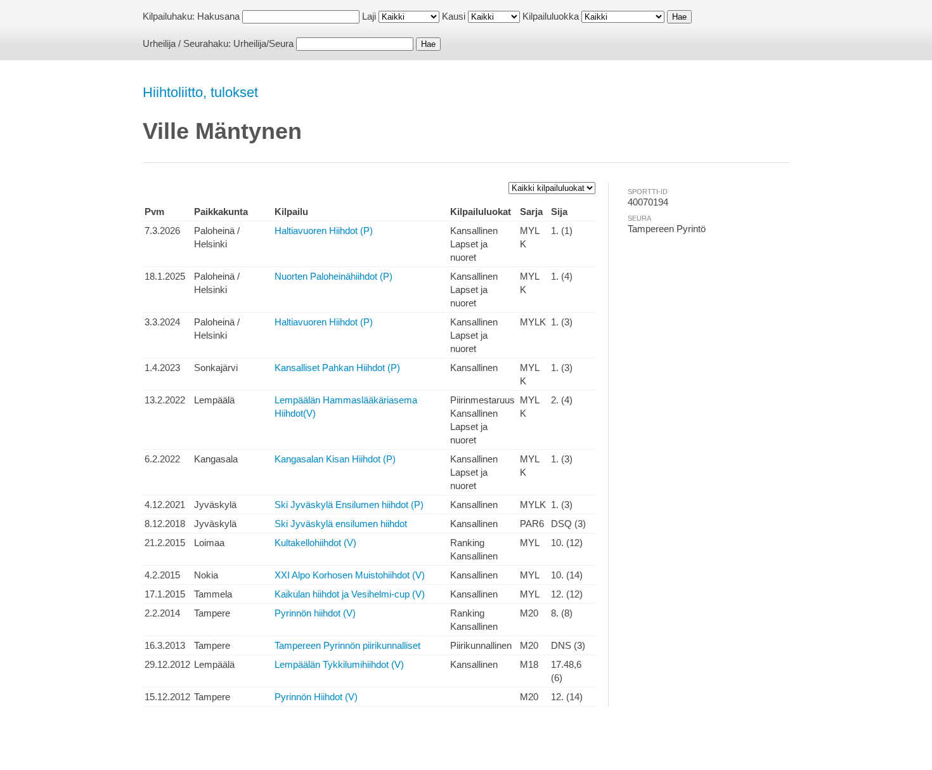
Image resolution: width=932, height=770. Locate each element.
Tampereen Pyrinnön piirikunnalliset (347, 645)
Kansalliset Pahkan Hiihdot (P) (337, 367)
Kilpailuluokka (550, 16)
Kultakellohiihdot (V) (315, 542)
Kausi (453, 16)
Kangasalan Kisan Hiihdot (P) (335, 459)
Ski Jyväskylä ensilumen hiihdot (341, 523)
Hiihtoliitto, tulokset (200, 92)
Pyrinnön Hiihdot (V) (316, 696)
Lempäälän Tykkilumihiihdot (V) (339, 664)
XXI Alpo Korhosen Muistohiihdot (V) (350, 575)
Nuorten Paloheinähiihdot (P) (333, 276)
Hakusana (218, 16)
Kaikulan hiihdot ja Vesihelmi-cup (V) (350, 594)
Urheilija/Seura (263, 43)
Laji (369, 16)
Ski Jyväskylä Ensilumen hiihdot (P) (349, 504)
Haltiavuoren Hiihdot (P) (324, 230)
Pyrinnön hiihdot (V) (315, 613)
